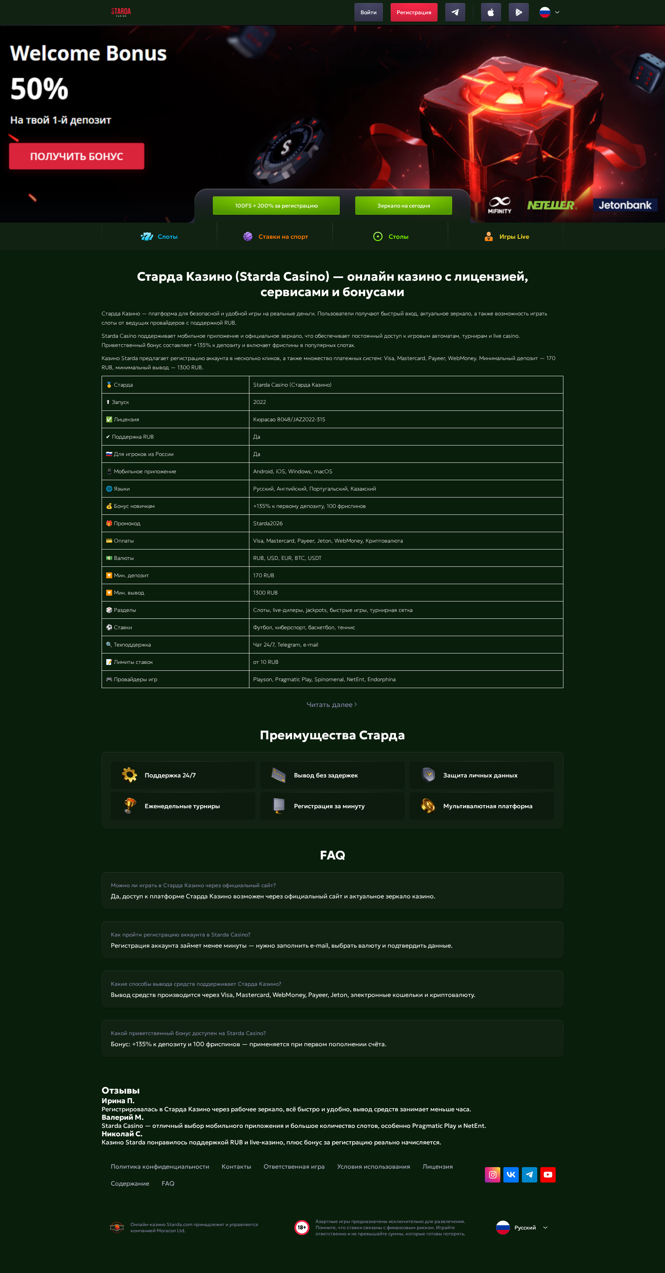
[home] (121, 12)
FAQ (168, 1183)
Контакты (236, 1166)
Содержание (130, 1183)
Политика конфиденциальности (160, 1166)
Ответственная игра (294, 1166)
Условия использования (373, 1166)
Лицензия (438, 1166)
